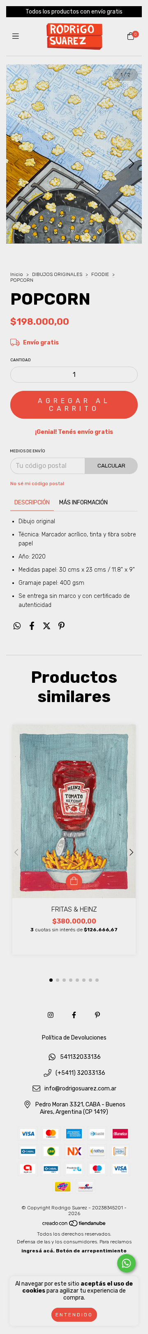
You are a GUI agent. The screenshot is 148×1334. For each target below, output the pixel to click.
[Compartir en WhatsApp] (17, 626)
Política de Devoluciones (74, 1037)
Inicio (16, 274)
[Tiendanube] (74, 1225)
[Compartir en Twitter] (46, 626)
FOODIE (100, 274)
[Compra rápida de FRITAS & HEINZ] (74, 881)
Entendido (74, 1315)
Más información (83, 502)
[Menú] (17, 36)
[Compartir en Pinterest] (61, 626)
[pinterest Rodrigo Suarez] (97, 1015)
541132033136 (80, 1057)
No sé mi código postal (37, 483)
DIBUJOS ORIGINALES (57, 274)
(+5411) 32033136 (80, 1072)
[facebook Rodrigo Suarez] (74, 1015)
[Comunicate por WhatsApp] (126, 1263)
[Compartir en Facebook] (32, 626)
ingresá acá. (38, 1251)
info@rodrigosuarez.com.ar (80, 1088)
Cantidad (20, 360)
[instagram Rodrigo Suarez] (50, 1015)
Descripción (32, 502)
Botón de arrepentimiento (91, 1251)
